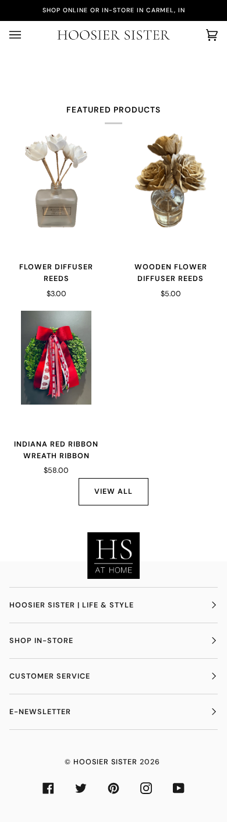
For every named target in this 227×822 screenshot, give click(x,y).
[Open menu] (26, 35)
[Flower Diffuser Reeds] (56, 180)
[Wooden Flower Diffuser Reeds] (171, 180)
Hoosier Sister (105, 762)
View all (113, 491)
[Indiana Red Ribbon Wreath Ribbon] (56, 358)
